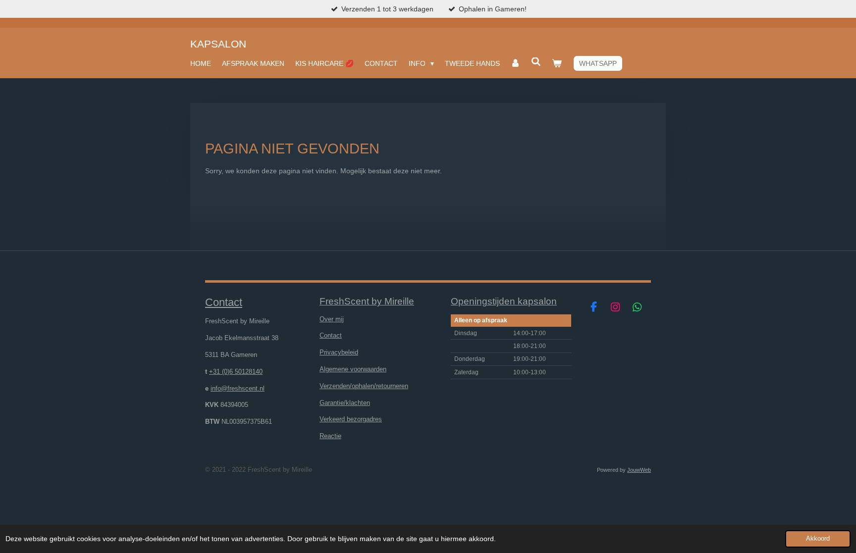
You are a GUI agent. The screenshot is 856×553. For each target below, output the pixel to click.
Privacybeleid (339, 352)
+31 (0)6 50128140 (236, 371)
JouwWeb (639, 470)
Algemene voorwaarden (353, 369)
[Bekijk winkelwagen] (556, 63)
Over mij (332, 319)
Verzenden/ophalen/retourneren (364, 386)
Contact (331, 335)
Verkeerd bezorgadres (351, 419)
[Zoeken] (536, 62)
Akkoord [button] (818, 538)
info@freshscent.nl (238, 388)
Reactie (330, 436)
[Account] (515, 63)
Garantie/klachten (345, 402)
